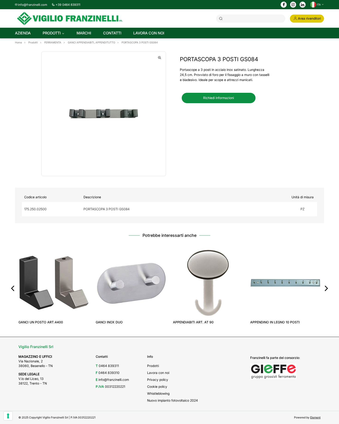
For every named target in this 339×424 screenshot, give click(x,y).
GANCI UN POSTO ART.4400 (40, 322)
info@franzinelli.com (32, 4)
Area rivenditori (309, 18)
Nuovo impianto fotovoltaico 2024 (172, 400)
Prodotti (153, 366)
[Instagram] (293, 5)
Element (315, 417)
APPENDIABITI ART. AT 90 (193, 322)
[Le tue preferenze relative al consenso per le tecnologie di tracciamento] (8, 416)
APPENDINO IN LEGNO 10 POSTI (275, 322)
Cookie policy (157, 386)
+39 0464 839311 (68, 4)
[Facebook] (284, 5)
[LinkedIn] (302, 5)
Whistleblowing (158, 393)
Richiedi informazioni (218, 98)
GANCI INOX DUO (109, 322)
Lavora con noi (158, 373)
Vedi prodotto (54, 311)
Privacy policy (157, 380)
